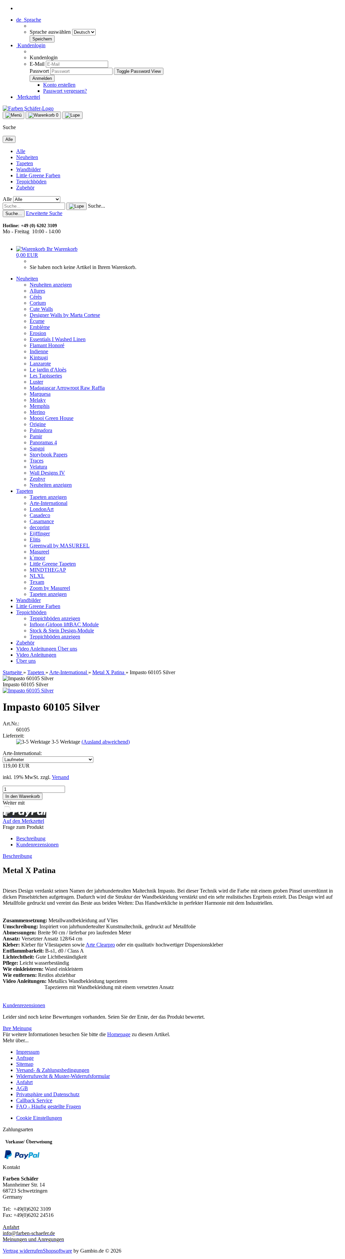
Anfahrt (24, 1082)
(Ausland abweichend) (106, 742)
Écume (37, 321)
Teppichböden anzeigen (55, 618)
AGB (22, 1088)
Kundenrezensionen (37, 844)
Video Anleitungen (37, 649)
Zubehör (25, 187)
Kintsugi (39, 357)
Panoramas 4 (43, 442)
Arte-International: (22, 753)
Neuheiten (27, 157)
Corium (38, 303)
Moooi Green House (51, 418)
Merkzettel (28, 97)
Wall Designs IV (47, 473)
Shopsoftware (57, 1251)
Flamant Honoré (47, 345)
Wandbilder (28, 169)
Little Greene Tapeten (53, 564)
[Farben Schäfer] (28, 108)
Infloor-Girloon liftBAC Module (64, 624)
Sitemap (24, 1064)
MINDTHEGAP (48, 570)
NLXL (37, 576)
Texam (37, 582)
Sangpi (37, 448)
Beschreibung (30, 838)
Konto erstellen (59, 85)
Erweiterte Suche (44, 213)
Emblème (40, 327)
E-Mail (37, 64)
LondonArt (42, 509)
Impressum (27, 1052)
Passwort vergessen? (65, 91)
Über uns (67, 649)
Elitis (35, 539)
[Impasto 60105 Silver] (28, 690)
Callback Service (34, 1100)
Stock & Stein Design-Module (62, 630)
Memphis (40, 406)
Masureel (39, 551)
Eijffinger (40, 533)
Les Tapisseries (46, 376)
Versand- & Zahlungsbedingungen (52, 1070)
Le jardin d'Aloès (48, 369)
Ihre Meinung (17, 1028)
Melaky (38, 400)
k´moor (37, 558)
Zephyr (37, 479)
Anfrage (25, 1058)
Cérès (36, 297)
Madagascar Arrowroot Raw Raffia (67, 388)
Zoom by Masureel (50, 588)
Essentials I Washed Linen (58, 339)
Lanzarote (40, 363)
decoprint (40, 527)
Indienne (39, 351)
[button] (28, 20)
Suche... (96, 206)
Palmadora (41, 430)
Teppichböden (31, 181)
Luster (36, 382)
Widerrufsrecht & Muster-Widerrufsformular (63, 1076)
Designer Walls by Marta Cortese (65, 315)
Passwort (39, 71)
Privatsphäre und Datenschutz (48, 1094)
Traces (36, 460)
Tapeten (24, 163)
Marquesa (40, 394)
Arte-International (48, 503)
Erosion (38, 333)
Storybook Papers (48, 454)
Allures (37, 291)
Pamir (36, 436)
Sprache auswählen (51, 32)
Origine (38, 424)
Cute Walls (41, 309)
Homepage (118, 1034)
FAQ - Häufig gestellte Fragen (48, 1106)
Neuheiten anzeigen (51, 285)
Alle (20, 151)
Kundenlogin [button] (30, 45)
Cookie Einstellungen (39, 1118)
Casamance (42, 521)
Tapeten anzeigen (48, 497)
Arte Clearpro (100, 945)
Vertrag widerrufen (23, 1251)
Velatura (38, 467)
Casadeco (40, 515)
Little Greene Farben (38, 175)
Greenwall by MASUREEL (60, 545)
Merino (37, 412)
